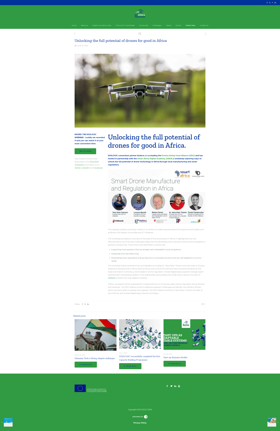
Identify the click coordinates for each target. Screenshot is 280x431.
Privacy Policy (140, 423)
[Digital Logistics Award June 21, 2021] (273, 422)
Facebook (98, 168)
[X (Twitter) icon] (270, 3)
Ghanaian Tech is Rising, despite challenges (95, 358)
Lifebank (112, 278)
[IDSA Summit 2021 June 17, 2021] (6, 422)
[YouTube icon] (272, 3)
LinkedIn (85, 168)
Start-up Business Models (175, 357)
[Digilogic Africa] (140, 13)
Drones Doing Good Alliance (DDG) (178, 156)
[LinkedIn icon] (275, 3)
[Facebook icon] (267, 3)
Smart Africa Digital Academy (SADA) (155, 159)
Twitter (78, 168)
